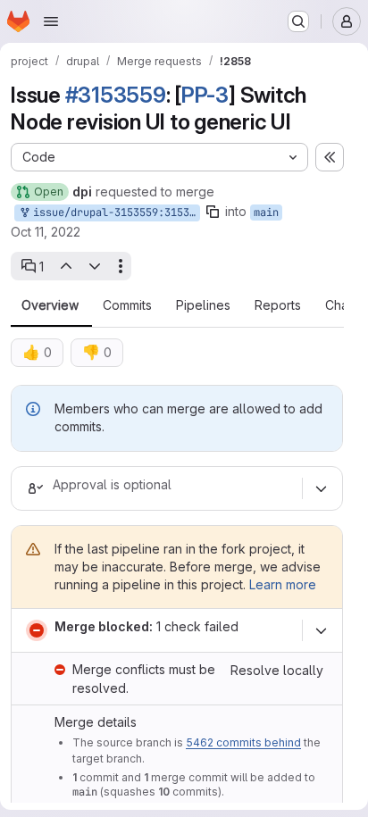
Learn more (282, 584)
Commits (127, 305)
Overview (50, 305)
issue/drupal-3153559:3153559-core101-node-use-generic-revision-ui (113, 212)
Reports (278, 305)
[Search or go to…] (298, 21)
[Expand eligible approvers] (320, 488)
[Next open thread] (94, 266)
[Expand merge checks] (320, 630)
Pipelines (203, 305)
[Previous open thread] (65, 266)
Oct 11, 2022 (45, 231)
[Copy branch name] (212, 211)
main (266, 212)
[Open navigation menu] (51, 21)
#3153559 (115, 95)
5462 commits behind (243, 742)
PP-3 (205, 95)
